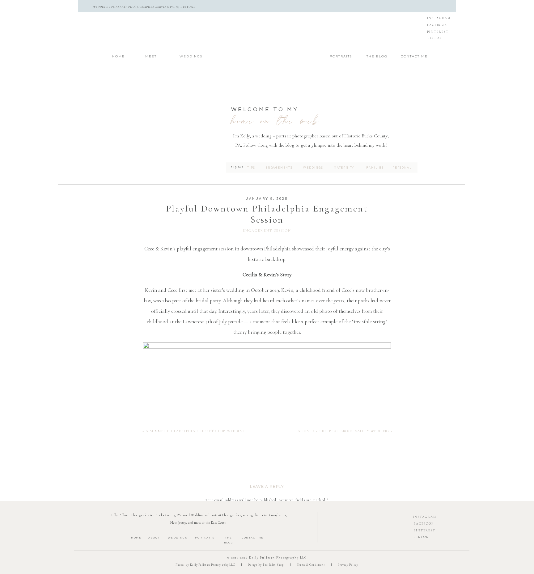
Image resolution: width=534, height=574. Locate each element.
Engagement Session (267, 230)
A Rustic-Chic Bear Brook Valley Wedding (343, 431)
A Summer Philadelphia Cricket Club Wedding (195, 431)
